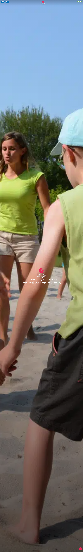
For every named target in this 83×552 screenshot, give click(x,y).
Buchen (79, 1)
